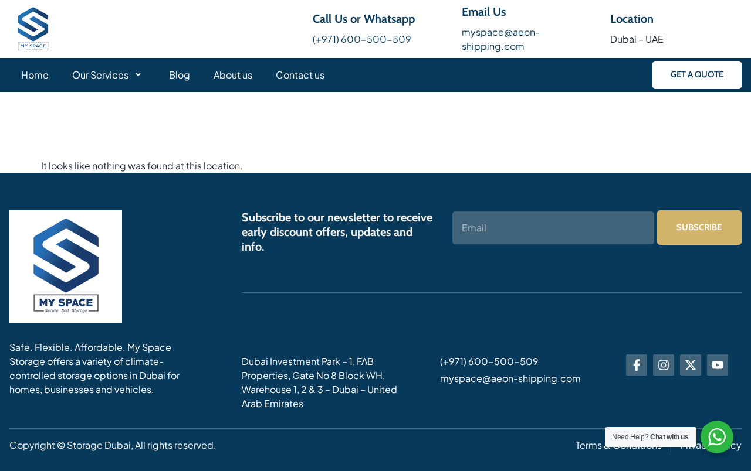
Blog (179, 75)
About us (233, 75)
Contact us (300, 75)
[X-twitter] (690, 365)
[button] (697, 74)
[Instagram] (663, 365)
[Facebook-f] (636, 365)
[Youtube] (717, 365)
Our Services (100, 75)
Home (35, 75)
